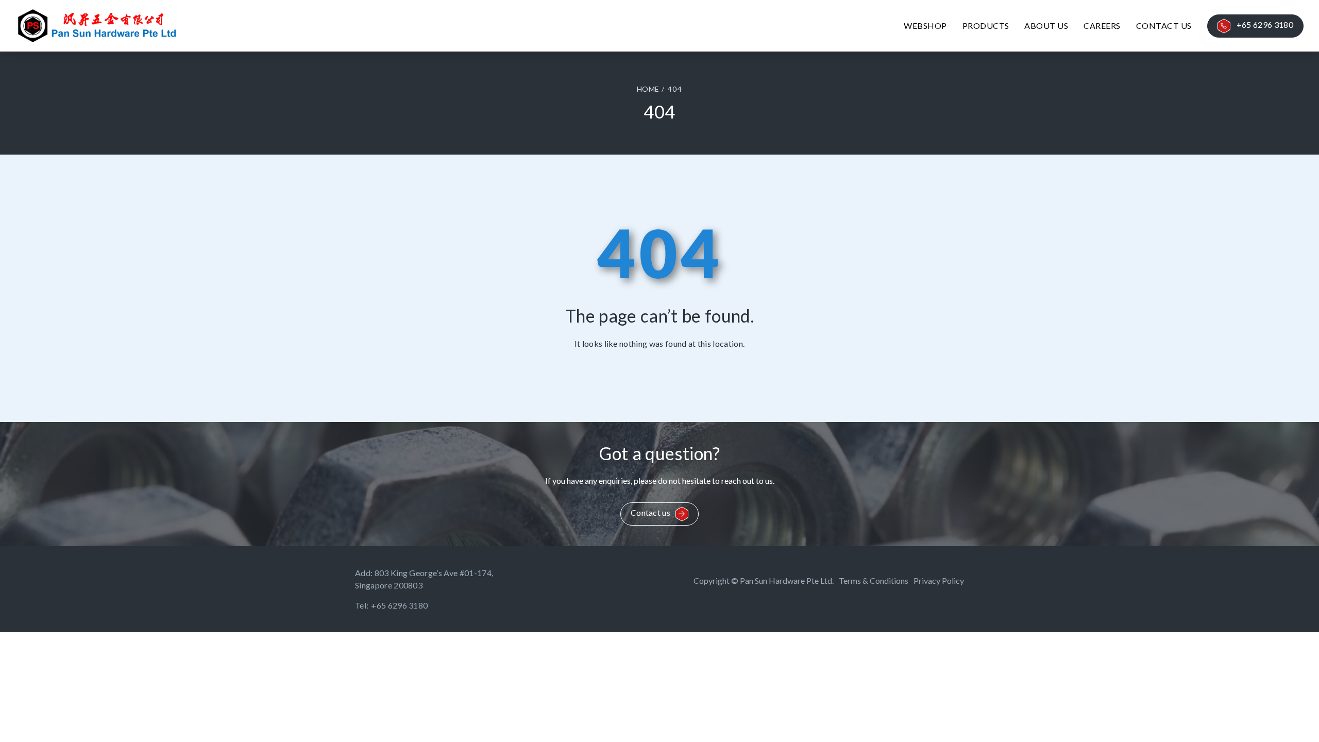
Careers (1102, 25)
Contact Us (1164, 25)
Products (985, 25)
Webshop (925, 25)
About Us (1046, 25)
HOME (648, 89)
